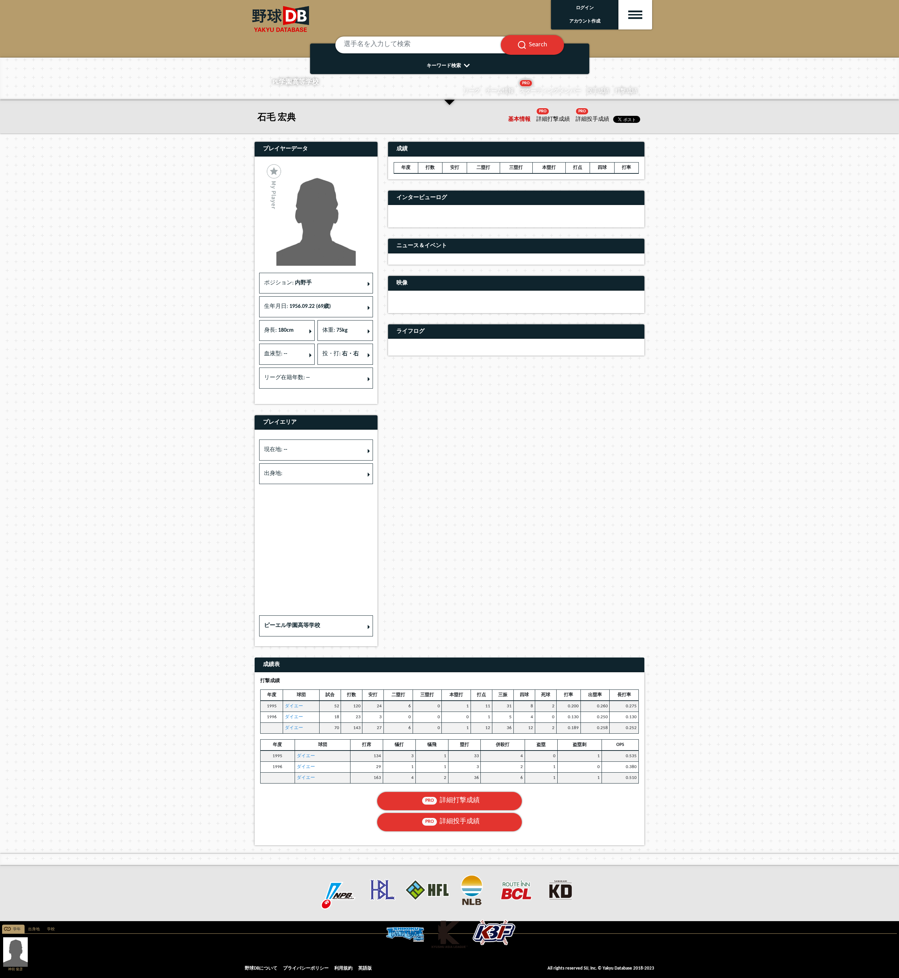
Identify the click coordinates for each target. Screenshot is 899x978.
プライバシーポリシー (306, 968)
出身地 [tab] (34, 929)
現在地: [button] (275, 449)
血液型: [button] (275, 354)
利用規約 (343, 968)
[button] (316, 625)
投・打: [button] (340, 354)
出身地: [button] (273, 473)
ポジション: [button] (288, 283)
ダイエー (294, 706)
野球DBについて (261, 968)
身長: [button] (279, 330)
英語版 (365, 968)
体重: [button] (335, 330)
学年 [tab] (17, 929)
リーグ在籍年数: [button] (287, 378)
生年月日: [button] (297, 306)
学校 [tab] (51, 929)
